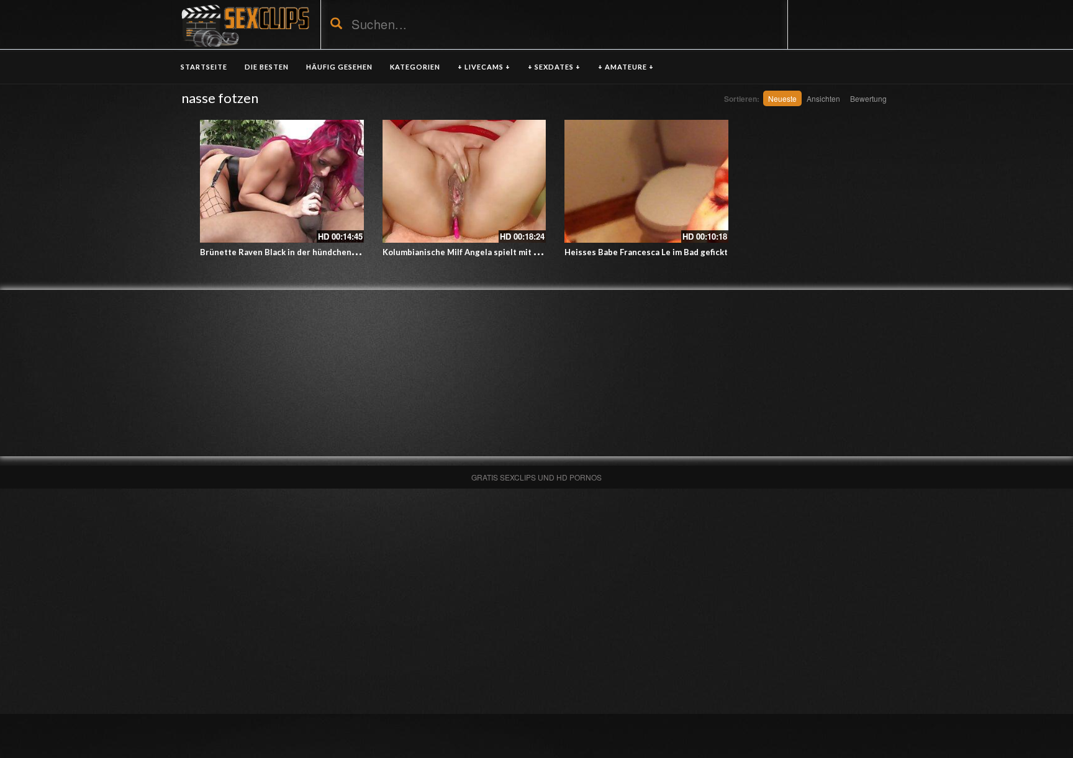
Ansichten (823, 98)
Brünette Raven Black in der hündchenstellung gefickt (307, 252)
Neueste (782, 98)
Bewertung (868, 98)
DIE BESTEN (267, 67)
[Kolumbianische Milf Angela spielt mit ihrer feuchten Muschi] (464, 181)
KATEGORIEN (415, 67)
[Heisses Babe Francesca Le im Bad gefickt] (646, 181)
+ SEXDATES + (554, 67)
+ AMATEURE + (626, 67)
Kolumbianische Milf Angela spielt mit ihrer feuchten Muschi (502, 252)
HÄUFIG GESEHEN (339, 67)
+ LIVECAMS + (484, 67)
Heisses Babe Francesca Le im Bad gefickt (646, 252)
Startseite (204, 67)
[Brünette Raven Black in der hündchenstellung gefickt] (282, 181)
